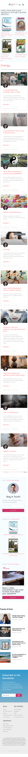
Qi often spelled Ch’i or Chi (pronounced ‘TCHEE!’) (19, 656)
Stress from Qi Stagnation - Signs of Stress (7, 35)
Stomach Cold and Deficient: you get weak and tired (14, 329)
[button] (19, 4)
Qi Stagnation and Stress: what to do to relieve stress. (18, 643)
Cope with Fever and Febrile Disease (18, 629)
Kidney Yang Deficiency (12, 212)
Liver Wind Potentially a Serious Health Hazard (12, 289)
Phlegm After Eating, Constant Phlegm (18, 616)
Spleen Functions (9, 451)
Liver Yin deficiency (10, 412)
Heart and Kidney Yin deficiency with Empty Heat (13, 374)
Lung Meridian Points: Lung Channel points (13, 132)
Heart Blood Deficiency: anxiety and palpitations (12, 172)
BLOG (5, 706)
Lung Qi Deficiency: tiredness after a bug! (11, 91)
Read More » (6, 104)
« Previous (6, 472)
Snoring (6, 249)
